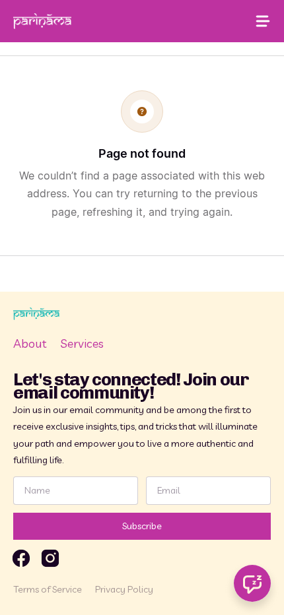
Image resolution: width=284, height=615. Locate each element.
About (30, 343)
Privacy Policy (124, 589)
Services (82, 343)
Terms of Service (47, 589)
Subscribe (142, 526)
